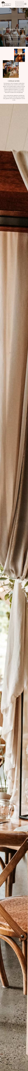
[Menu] (25, 4)
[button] (14, 41)
